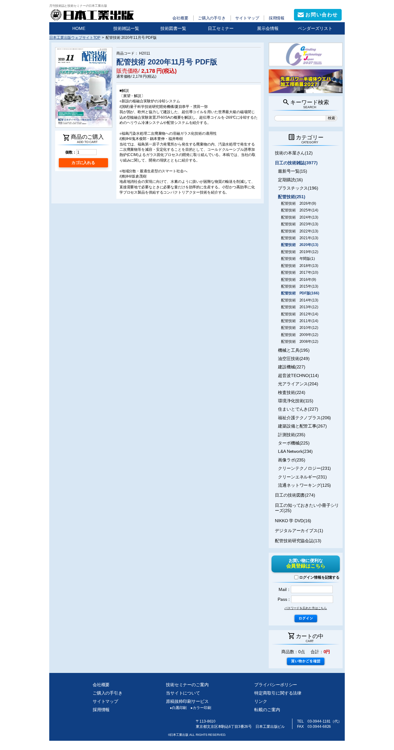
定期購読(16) (290, 179)
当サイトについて (183, 693)
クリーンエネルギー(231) (302, 476)
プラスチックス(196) (298, 188)
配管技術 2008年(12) (299, 341)
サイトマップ (247, 18)
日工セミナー (221, 28)
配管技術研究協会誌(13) (298, 540)
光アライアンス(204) (298, 383)
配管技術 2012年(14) (299, 314)
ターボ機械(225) (294, 443)
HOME (78, 28)
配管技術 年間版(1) (298, 258)
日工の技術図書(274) (295, 495)
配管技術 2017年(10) (299, 272)
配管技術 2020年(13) (299, 245)
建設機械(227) (291, 366)
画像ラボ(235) (291, 459)
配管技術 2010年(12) (299, 328)
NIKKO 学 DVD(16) (293, 520)
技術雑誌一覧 (126, 28)
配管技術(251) (291, 196)
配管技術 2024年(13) (299, 217)
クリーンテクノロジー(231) (304, 468)
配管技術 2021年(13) (299, 238)
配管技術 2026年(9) (298, 203)
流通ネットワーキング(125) (304, 485)
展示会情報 (268, 28)
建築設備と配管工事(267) (302, 426)
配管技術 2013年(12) (299, 307)
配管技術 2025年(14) (299, 210)
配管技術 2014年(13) (299, 300)
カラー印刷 (201, 708)
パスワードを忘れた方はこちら (305, 608)
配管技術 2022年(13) (299, 231)
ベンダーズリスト (315, 28)
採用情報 (277, 18)
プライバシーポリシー (275, 684)
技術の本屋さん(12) (294, 152)
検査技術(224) (291, 392)
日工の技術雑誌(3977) (296, 162)
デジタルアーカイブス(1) (299, 530)
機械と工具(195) (294, 350)
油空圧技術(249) (294, 358)
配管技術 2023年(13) (299, 224)
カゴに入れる (83, 162)
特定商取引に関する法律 (277, 693)
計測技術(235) (291, 434)
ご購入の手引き (212, 18)
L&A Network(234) (295, 451)
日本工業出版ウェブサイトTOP (74, 37)
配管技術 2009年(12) (299, 335)
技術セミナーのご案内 (187, 684)
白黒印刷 (178, 708)
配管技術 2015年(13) (299, 286)
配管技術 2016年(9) (298, 279)
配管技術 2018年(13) (299, 266)
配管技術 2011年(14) (299, 321)
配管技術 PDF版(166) (300, 293)
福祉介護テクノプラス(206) (304, 417)
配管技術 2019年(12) (299, 252)
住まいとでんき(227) (298, 409)
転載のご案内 (267, 709)
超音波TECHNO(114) (298, 375)
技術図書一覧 (173, 28)
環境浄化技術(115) (295, 400)
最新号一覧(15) (292, 171)
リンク (260, 701)
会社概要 (180, 18)
